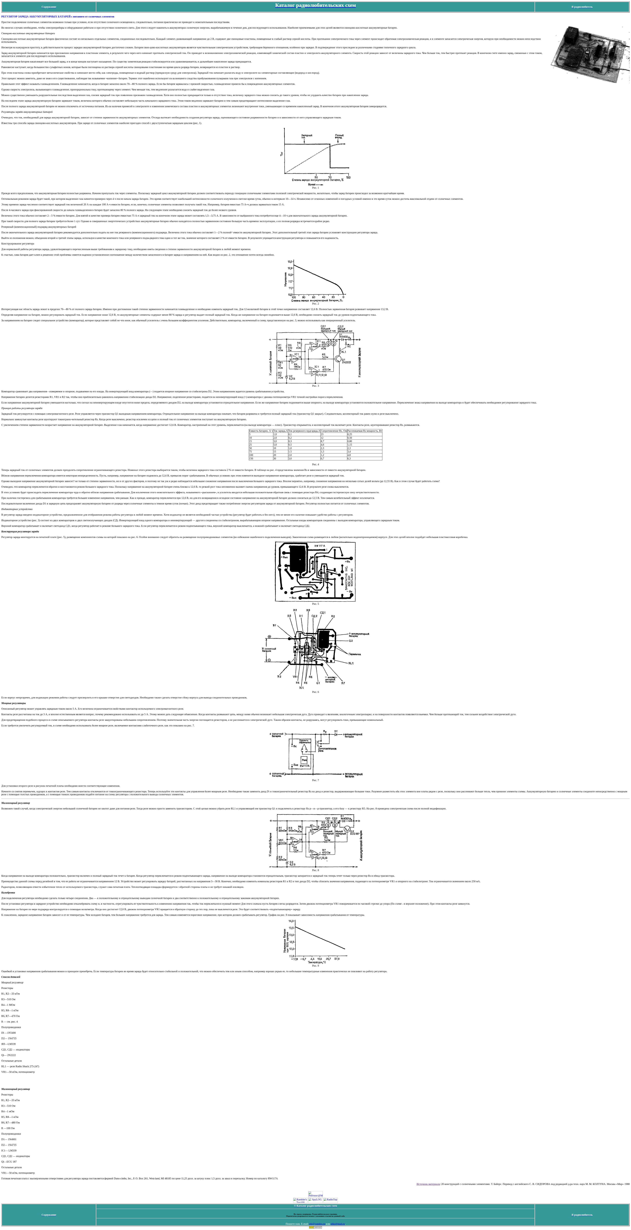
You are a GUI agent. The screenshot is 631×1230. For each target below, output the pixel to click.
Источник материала (428, 1184)
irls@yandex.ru (317, 1223)
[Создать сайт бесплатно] (315, 1227)
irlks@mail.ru (338, 1223)
